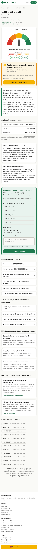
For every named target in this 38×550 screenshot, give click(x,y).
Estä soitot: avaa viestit (19, 82)
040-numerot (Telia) (7, 521)
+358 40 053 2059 (7, 22)
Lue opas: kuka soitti (9, 413)
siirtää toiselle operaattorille (16, 154)
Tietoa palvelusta (6, 537)
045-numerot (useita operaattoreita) (11, 525)
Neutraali (27, 54)
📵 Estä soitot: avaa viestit (19, 547)
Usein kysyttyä (5, 514)
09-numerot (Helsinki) (7, 529)
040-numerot (11, 8)
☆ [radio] (4, 230)
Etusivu (3, 8)
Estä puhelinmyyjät (6, 510)
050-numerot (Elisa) (7, 527)
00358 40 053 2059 (7, 24)
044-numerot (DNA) (7, 523)
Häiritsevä (19, 54)
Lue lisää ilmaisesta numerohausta (13, 395)
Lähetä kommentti (19, 251)
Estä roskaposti (5, 512)
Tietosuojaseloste (6, 540)
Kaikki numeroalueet (7, 531)
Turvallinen (24, 57)
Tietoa (27, 2)
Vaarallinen (11, 54)
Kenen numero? (5, 508)
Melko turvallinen (15, 57)
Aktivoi (34, 2)
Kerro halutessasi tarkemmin (11, 236)
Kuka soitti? (4, 506)
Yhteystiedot (5, 542)
